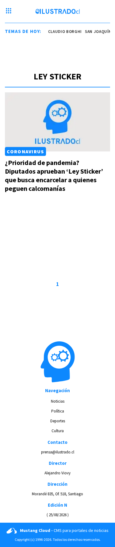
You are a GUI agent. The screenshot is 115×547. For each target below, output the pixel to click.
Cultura (58, 430)
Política (57, 411)
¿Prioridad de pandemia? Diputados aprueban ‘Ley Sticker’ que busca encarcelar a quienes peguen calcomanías (54, 175)
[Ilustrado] (57, 11)
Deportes (57, 421)
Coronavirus (25, 151)
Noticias (57, 401)
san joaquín (97, 31)
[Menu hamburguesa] (8, 11)
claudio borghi (64, 31)
